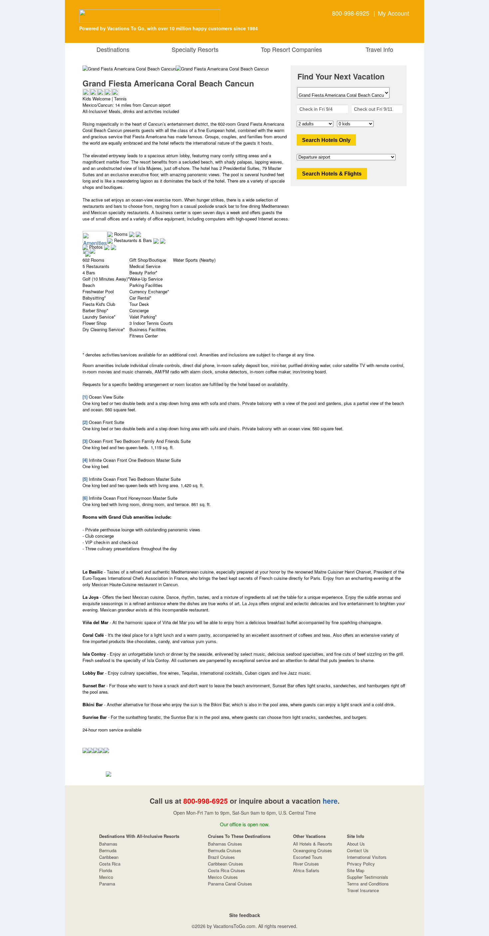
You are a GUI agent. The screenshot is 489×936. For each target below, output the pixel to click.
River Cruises (306, 864)
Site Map (355, 870)
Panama (107, 883)
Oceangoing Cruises (312, 850)
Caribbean (108, 857)
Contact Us (358, 850)
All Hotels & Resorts (312, 844)
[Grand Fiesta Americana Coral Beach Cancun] (222, 69)
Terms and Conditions (368, 883)
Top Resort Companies (289, 49)
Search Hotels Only (326, 140)
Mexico (106, 877)
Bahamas (108, 844)
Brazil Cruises (221, 857)
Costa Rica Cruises (226, 870)
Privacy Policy (361, 864)
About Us (356, 844)
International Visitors (367, 857)
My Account (393, 13)
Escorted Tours (307, 857)
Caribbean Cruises (225, 864)
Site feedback (244, 915)
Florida (105, 870)
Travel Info (377, 49)
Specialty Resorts (193, 49)
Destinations (111, 49)
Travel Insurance (363, 890)
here (330, 801)
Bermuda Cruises (224, 850)
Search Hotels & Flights (332, 174)
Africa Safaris (306, 870)
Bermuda (107, 850)
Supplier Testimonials (367, 877)
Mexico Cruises (223, 877)
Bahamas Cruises (225, 844)
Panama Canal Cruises (230, 883)
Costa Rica (109, 864)
